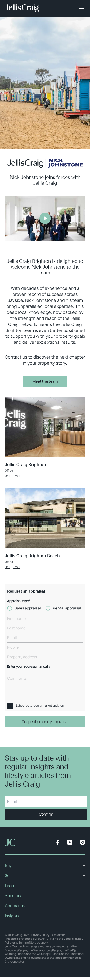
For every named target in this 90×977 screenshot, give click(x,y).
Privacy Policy (40, 935)
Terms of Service (29, 942)
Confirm (46, 814)
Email (16, 476)
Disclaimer (58, 935)
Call (7, 476)
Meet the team (45, 381)
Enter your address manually (28, 667)
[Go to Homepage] (22, 8)
